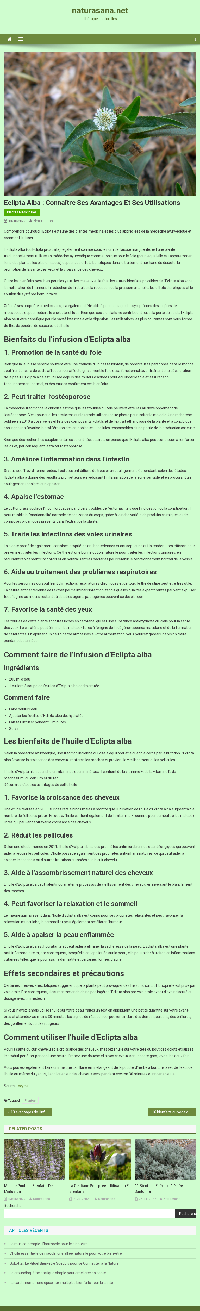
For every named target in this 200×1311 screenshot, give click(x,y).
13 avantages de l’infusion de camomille (31, 1112)
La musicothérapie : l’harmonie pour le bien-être (49, 1244)
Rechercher (13, 1205)
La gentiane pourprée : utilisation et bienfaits (99, 1189)
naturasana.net (100, 10)
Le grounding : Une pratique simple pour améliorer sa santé (58, 1273)
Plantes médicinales (22, 212)
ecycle (23, 1086)
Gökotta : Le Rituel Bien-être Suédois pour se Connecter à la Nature (64, 1263)
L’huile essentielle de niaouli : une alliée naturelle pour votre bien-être (66, 1253)
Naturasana (43, 221)
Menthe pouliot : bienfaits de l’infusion (28, 1189)
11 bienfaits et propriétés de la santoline (161, 1189)
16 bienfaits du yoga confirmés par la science (174, 1112)
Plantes (30, 1100)
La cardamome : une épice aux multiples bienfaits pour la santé (61, 1283)
